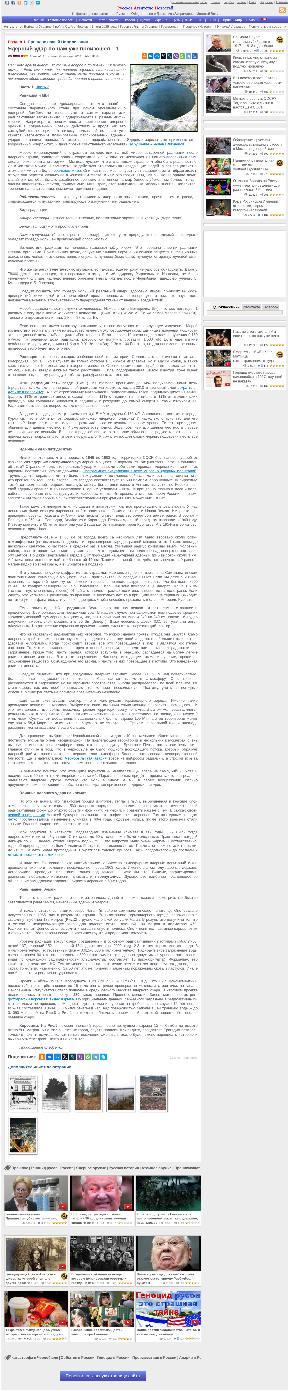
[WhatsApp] (182, 56)
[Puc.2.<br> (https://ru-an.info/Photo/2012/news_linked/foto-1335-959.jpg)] (55, 1109)
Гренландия (170, 26)
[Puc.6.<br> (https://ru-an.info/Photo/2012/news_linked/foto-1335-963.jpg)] (23, 1151)
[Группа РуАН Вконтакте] (7, 3)
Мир (238, 20)
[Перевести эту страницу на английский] (10, 56)
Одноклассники (226, 307)
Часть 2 (42, 87)
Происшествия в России (154, 1358)
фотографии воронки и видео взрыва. (41, 999)
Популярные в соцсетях (267, 26)
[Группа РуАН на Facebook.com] (13, 3)
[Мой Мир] (157, 56)
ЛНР (199, 20)
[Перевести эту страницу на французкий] (20, 56)
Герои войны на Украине (139, 26)
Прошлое (19, 1168)
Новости (85, 20)
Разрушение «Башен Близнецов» (157, 144)
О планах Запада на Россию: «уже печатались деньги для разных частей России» (257, 185)
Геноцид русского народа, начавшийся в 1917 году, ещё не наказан (257, 377)
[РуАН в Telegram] (38, 3)
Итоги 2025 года (104, 26)
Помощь (252, 20)
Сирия (226, 20)
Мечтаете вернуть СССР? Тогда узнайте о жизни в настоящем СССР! (254, 103)
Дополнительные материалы (188, 2)
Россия (130, 20)
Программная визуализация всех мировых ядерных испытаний (139, 471)
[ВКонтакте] (150, 56)
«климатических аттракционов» (36, 855)
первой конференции (26, 815)
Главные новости (61, 20)
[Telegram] (188, 56)
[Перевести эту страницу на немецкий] (15, 56)
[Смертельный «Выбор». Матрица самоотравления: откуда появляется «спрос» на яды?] (218, 365)
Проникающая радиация (196, 1168)
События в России (77, 1358)
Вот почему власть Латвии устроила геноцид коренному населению (257, 82)
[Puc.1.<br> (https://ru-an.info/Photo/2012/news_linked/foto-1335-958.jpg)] (23, 1109)
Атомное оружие (157, 1168)
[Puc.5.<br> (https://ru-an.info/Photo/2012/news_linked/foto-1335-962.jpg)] (153, 1109)
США (212, 20)
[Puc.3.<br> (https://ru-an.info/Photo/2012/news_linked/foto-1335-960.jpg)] (88, 1109)
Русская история (124, 1168)
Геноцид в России (113, 1358)
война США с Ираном (71, 26)
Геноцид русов (44, 1168)
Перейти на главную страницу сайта (103, 1375)
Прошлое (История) (198, 26)
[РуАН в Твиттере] (25, 3)
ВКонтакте (251, 307)
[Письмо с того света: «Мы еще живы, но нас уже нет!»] (218, 345)
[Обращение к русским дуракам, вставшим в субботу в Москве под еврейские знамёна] (218, 153)
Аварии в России (194, 1358)
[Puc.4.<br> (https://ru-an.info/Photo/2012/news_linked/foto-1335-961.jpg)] (121, 1109)
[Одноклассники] (144, 56)
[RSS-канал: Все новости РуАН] (282, 11)
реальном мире (67, 170)
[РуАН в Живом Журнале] (32, 3)
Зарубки (229, 2)
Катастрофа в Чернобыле (34, 1358)
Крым (175, 20)
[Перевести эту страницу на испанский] (25, 56)
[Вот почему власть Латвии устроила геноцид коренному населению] (218, 91)
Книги (252, 2)
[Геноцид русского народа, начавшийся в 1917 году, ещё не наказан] (218, 386)
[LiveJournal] (169, 56)
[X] (163, 56)
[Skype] (103, 1057)
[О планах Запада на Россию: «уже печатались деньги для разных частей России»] (218, 194)
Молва (241, 2)
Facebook (271, 307)
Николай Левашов (231, 26)
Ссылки (215, 2)
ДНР (188, 20)
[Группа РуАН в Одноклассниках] (19, 3)
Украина (160, 20)
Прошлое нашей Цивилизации (48, 42)
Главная (38, 20)
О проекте (266, 2)
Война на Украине (38, 26)
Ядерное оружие (91, 1168)
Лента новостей (108, 20)
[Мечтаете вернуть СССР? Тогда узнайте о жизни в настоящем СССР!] (218, 112)
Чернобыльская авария (86, 758)
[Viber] (176, 56)
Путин (145, 20)
